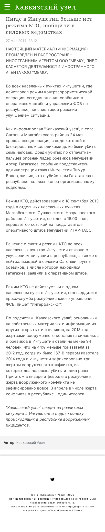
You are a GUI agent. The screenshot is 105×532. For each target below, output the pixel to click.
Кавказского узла (53, 317)
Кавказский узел (62, 128)
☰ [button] (7, 6)
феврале (55, 376)
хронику (76, 413)
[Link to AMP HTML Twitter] (52, 480)
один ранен (78, 370)
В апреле (60, 388)
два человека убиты (43, 370)
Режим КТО (17, 201)
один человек (71, 393)
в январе (34, 376)
